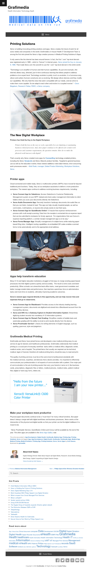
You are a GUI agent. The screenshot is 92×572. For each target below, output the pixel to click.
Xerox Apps (61, 441)
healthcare (23, 537)
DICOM (56, 531)
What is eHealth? (16, 498)
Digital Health (41, 437)
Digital (62, 531)
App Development (31, 437)
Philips (40, 543)
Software (13, 546)
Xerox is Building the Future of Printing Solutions (26, 488)
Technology (43, 546)
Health (13, 537)
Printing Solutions (46, 441)
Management (74, 540)
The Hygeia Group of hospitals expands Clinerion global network (32, 505)
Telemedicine (15, 512)
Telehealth (14, 514)
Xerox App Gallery (46, 432)
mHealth (23, 543)
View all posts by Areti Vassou (33, 461)
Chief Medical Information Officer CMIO (23, 486)
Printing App (67, 437)
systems (34, 547)
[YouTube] (77, 560)
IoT (51, 540)
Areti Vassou (71, 441)
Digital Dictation (73, 531)
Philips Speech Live (49, 543)
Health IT (68, 537)
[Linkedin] (67, 560)
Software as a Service (24, 547)
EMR (53, 534)
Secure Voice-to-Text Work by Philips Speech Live (27, 519)
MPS (29, 543)
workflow (60, 547)
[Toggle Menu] (3, 3)
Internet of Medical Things (37, 541)
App (29, 439)
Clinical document (24, 531)
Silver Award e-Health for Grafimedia (22, 517)
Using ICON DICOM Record (20, 502)
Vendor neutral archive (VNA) (20, 500)
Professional (57, 543)
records (65, 543)
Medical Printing (15, 441)
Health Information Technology (51, 537)
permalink (22, 443)
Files (57, 534)
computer (34, 531)
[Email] (82, 560)
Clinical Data (15, 531)
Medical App (58, 437)
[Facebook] (57, 560)
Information (23, 540)
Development (48, 531)
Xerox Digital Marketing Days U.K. (22, 490)
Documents (36, 535)
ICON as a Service (78, 538)
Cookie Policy (61, 566)
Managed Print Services (60, 541)
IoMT (47, 540)
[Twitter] (62, 560)
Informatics (12, 541)
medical (13, 543)
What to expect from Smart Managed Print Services (27, 495)
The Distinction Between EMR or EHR (23, 507)
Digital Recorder (27, 535)
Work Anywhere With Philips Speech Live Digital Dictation (29, 493)
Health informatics (34, 538)
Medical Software (26, 441)
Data (41, 531)
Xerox (19, 439)
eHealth (46, 534)
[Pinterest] (72, 560)
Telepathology (15, 509)
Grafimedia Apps (65, 439)
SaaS (72, 543)
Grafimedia (18, 7)
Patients (34, 543)
